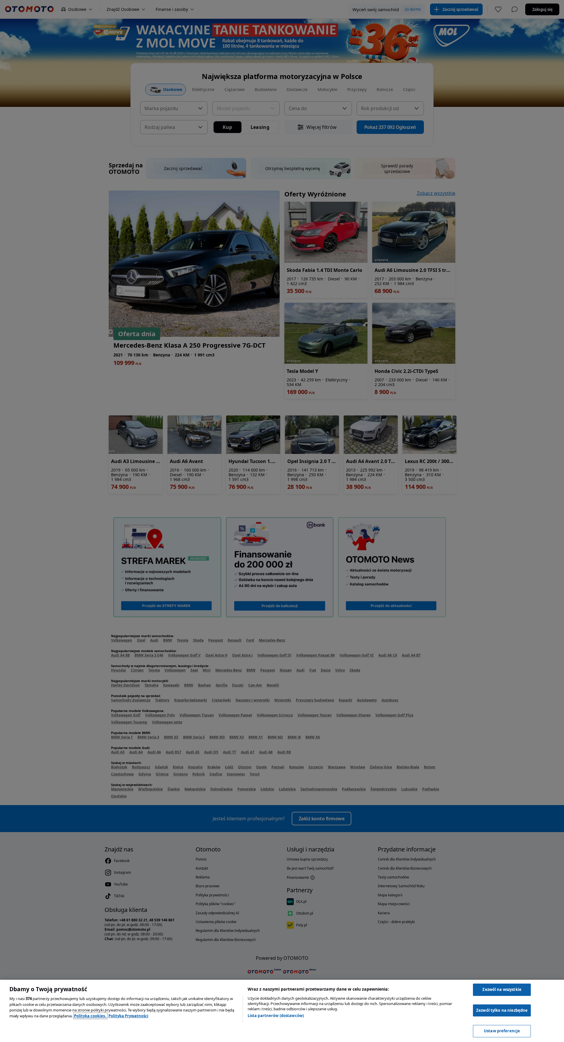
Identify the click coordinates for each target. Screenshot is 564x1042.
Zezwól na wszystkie (501, 989)
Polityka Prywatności (128, 1016)
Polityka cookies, (90, 1016)
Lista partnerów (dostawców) (276, 1015)
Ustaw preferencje (502, 1030)
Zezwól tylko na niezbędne (502, 1010)
